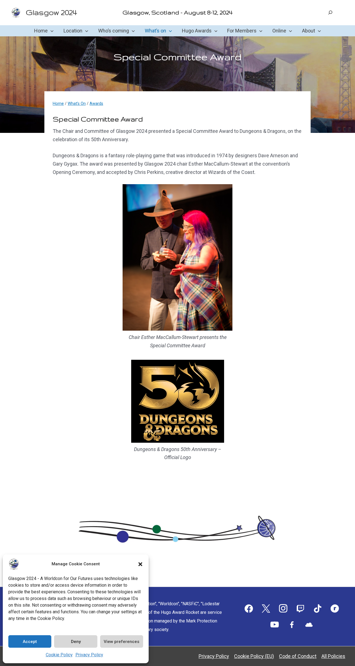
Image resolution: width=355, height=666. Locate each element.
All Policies (333, 656)
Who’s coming (113, 31)
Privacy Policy (89, 654)
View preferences (121, 641)
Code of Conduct (297, 656)
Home (41, 31)
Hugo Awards (197, 31)
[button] (140, 564)
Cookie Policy (59, 654)
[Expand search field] (330, 12)
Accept (30, 641)
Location (73, 31)
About (308, 31)
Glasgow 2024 (51, 12)
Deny (76, 641)
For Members (242, 31)
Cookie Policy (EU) (254, 656)
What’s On (77, 103)
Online (279, 31)
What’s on (155, 31)
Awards (96, 103)
